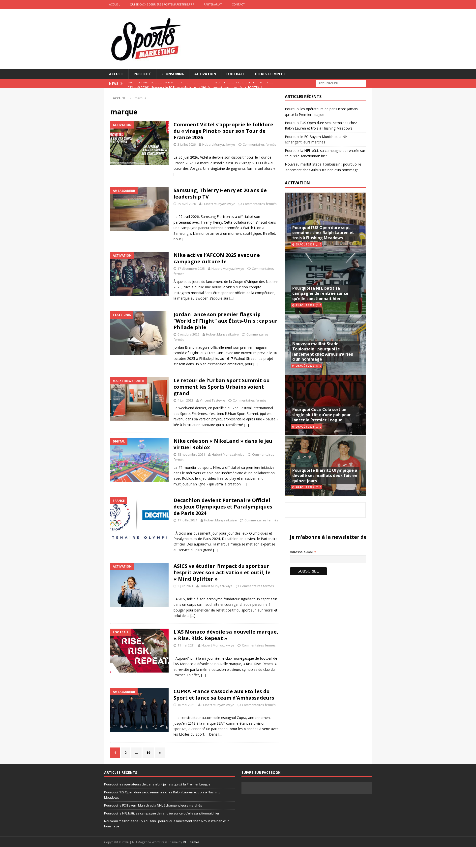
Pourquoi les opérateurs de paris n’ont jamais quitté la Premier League (157, 784)
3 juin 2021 (185, 586)
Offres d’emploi (270, 73)
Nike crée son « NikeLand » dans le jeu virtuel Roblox (223, 444)
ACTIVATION (297, 183)
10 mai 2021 (186, 705)
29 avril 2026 (187, 204)
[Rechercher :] (341, 83)
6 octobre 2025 (188, 334)
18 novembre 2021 (191, 454)
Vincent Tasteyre (212, 400)
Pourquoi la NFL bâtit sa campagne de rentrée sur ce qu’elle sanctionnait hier (320, 293)
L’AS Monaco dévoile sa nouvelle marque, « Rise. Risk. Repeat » (226, 635)
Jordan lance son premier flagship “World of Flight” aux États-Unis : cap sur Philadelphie (225, 321)
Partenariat (213, 4)
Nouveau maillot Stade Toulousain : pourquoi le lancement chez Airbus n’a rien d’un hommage (322, 351)
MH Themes (191, 842)
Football (235, 73)
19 (148, 752)
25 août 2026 (305, 244)
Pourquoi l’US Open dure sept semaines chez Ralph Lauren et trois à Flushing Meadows (323, 233)
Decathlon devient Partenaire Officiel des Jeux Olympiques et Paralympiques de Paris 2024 (223, 506)
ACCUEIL (114, 4)
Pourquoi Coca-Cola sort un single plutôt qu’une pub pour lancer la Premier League (321, 415)
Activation (205, 73)
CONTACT (238, 4)
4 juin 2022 (185, 400)
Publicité (142, 73)
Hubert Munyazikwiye (218, 144)
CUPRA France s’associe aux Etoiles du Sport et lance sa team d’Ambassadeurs (224, 694)
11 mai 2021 (186, 645)
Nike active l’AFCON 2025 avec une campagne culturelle (217, 258)
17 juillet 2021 (187, 520)
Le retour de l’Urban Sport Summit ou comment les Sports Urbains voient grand (222, 387)
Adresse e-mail (303, 552)
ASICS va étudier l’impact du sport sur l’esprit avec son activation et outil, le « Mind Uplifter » (222, 572)
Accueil (116, 73)
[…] (176, 173)
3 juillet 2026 (187, 144)
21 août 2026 (305, 305)
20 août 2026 (305, 366)
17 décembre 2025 (191, 268)
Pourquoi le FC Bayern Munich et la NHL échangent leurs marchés (153, 805)
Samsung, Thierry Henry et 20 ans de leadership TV (220, 193)
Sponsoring (172, 73)
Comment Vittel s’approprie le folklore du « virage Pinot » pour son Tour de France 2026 (223, 131)
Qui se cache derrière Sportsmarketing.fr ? (162, 4)
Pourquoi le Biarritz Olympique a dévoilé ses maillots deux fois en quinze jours (324, 475)
